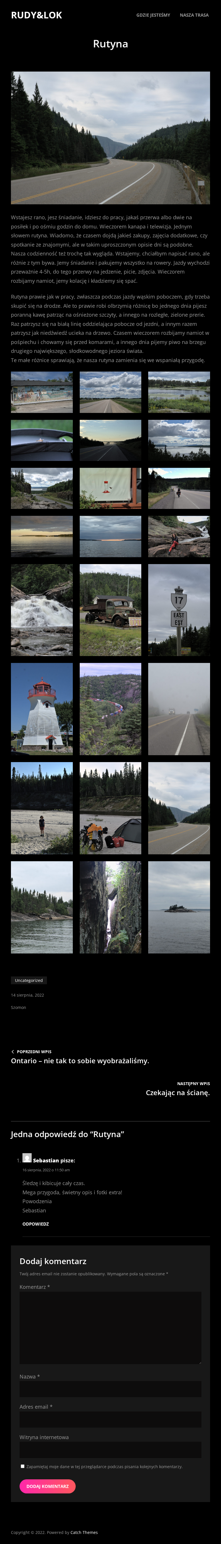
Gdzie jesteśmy (153, 15)
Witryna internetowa (44, 1437)
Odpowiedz (35, 1224)
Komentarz (35, 1286)
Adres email (36, 1406)
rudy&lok (36, 15)
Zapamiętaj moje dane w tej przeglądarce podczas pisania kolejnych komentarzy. (104, 1466)
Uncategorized (29, 980)
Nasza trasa (194, 15)
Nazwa (30, 1376)
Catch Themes (84, 1532)
